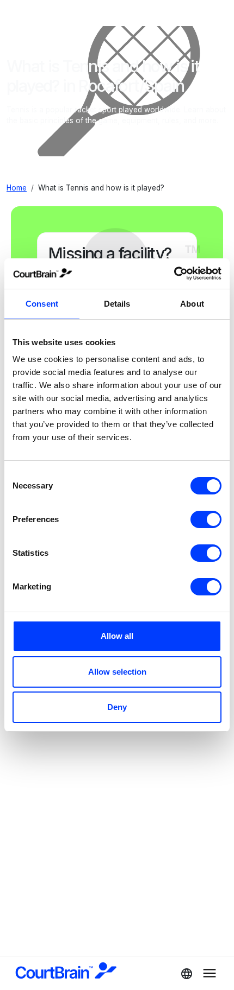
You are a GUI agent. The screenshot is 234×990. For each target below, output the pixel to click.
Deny (117, 707)
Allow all (117, 635)
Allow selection (117, 671)
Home (17, 187)
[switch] (205, 519)
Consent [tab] (42, 303)
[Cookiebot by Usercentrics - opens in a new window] (173, 273)
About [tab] (192, 303)
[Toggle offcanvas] (183, 973)
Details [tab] (117, 303)
